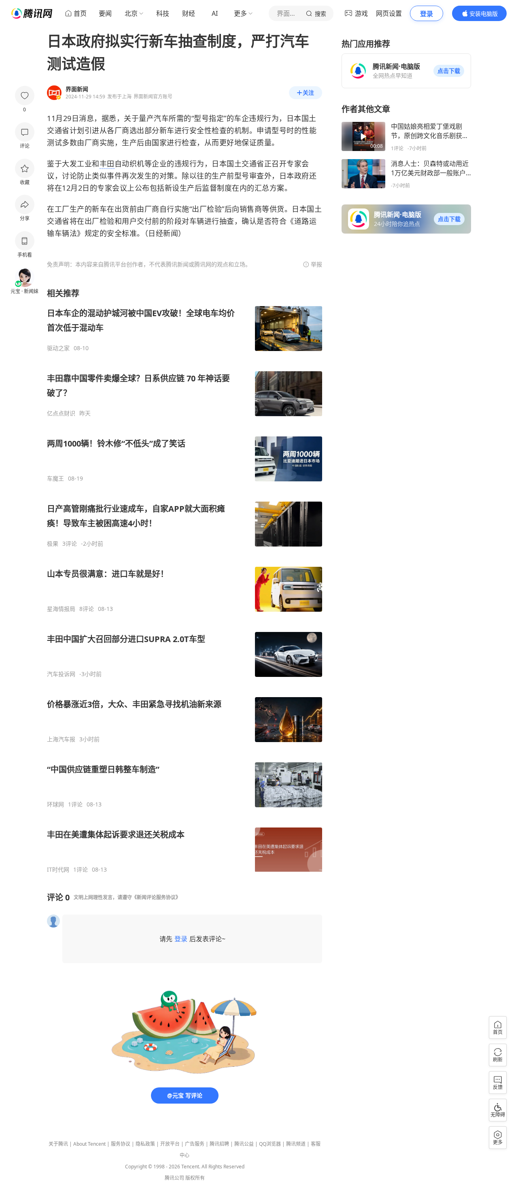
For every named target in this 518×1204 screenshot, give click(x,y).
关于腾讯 (58, 1143)
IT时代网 (58, 869)
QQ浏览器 (270, 1143)
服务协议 (120, 1143)
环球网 (55, 804)
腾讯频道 (296, 1143)
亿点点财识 (61, 413)
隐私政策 (145, 1143)
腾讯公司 (174, 1177)
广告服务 (194, 1143)
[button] (448, 71)
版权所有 (195, 1177)
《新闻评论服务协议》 (156, 897)
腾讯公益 (244, 1143)
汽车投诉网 (61, 674)
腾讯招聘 (219, 1143)
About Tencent (89, 1143)
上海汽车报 (61, 739)
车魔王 (55, 478)
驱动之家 (58, 348)
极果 (52, 544)
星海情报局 (61, 609)
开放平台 (170, 1143)
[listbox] (184, 580)
